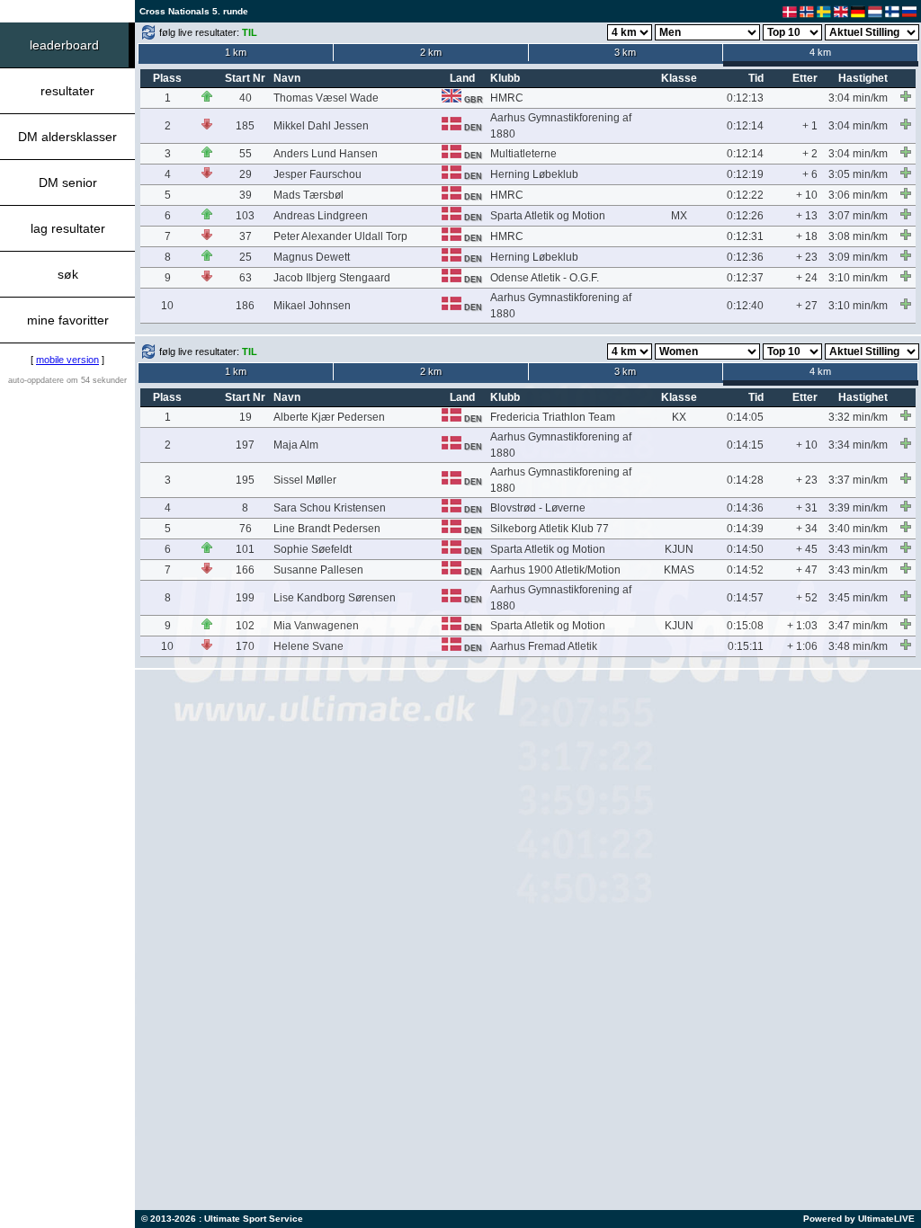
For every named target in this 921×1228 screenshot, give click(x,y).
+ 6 (810, 174)
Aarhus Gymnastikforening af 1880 (560, 125)
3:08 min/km (858, 236)
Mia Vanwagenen (316, 625)
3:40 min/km (858, 528)
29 (245, 174)
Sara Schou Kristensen (329, 508)
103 (245, 215)
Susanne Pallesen (318, 570)
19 (245, 417)
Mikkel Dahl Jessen (321, 126)
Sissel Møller (304, 480)
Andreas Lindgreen (320, 215)
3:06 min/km (858, 195)
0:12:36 (745, 257)
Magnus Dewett (311, 257)
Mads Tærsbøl (308, 195)
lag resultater (68, 228)
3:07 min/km (858, 215)
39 (245, 195)
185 (245, 126)
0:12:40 (745, 305)
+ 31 (807, 508)
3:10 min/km (858, 277)
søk (68, 274)
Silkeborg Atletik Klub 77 (549, 528)
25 (245, 257)
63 (245, 277)
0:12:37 (745, 277)
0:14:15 (745, 445)
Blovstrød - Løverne (538, 508)
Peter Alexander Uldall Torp (340, 236)
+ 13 (807, 215)
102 (245, 625)
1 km (235, 52)
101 (245, 549)
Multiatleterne (523, 153)
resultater (67, 91)
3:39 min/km (858, 508)
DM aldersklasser (67, 136)
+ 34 (807, 528)
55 (245, 153)
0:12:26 (745, 215)
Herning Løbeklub (534, 174)
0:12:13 (745, 98)
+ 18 (807, 236)
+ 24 (807, 277)
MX (679, 215)
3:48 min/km (858, 646)
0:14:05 (745, 417)
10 (167, 305)
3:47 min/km (858, 625)
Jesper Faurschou (317, 174)
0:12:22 (745, 195)
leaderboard (64, 45)
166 (245, 570)
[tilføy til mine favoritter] (905, 96)
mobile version (67, 359)
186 (245, 305)
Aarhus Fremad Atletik (543, 646)
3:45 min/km (858, 598)
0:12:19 (745, 174)
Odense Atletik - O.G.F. (544, 277)
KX (679, 417)
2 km (431, 52)
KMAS (679, 570)
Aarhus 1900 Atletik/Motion (555, 570)
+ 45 (807, 549)
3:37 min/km (858, 480)
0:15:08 (745, 625)
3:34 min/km (858, 445)
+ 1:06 (802, 646)
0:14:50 (745, 549)
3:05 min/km (858, 174)
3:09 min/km (858, 257)
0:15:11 (746, 646)
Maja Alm (295, 445)
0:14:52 (745, 570)
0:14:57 (745, 598)
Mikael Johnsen (312, 305)
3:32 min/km (858, 417)
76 (245, 528)
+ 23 (807, 257)
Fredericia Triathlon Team (552, 417)
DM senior (68, 182)
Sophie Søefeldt (312, 549)
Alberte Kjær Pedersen (329, 417)
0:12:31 (745, 236)
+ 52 (807, 598)
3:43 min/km (858, 549)
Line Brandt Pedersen (326, 528)
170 (245, 646)
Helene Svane (308, 646)
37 (245, 236)
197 (245, 445)
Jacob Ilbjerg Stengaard (331, 277)
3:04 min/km (858, 98)
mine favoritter (68, 320)
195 (245, 480)
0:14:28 (745, 480)
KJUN (679, 549)
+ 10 (807, 195)
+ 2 (810, 153)
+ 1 (810, 126)
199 (245, 598)
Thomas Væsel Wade (326, 98)
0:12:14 (745, 126)
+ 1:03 (802, 625)
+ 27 (807, 305)
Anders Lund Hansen (325, 153)
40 (245, 98)
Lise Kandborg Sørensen (334, 598)
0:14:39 (745, 528)
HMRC (506, 98)
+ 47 (807, 570)
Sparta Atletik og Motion (547, 215)
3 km (625, 52)
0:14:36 (745, 508)
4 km (820, 52)
